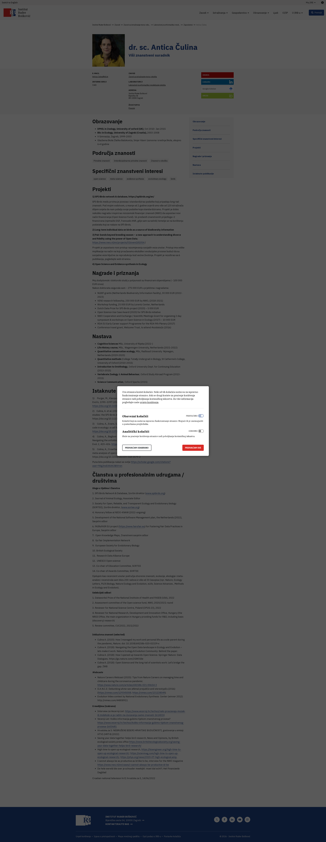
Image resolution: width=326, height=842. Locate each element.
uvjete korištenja (149, 402)
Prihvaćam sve (193, 447)
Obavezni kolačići (135, 416)
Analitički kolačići (135, 431)
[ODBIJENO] (201, 433)
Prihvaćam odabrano (137, 447)
